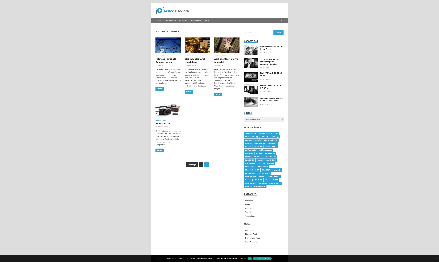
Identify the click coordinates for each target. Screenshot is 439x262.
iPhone (249, 153)
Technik (163, 120)
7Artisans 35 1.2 (252, 137)
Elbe (248, 147)
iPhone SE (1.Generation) (265, 153)
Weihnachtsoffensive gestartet (226, 60)
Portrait (249, 180)
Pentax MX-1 (162, 123)
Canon (248, 143)
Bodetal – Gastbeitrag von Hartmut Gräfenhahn (271, 99)
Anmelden (249, 230)
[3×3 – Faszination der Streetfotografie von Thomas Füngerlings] (251, 59)
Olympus (277, 170)
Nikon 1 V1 (250, 167)
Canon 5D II (259, 143)
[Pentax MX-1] (168, 110)
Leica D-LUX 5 (270, 157)
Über (207, 21)
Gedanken (249, 208)
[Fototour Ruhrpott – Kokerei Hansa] (168, 45)
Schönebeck (251, 183)
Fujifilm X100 (265, 150)
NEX (261, 163)
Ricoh (258, 180)
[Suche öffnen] (282, 20)
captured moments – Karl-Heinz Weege (271, 47)
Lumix (260, 160)
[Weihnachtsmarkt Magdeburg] (197, 45)
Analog (248, 140)
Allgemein (159, 56)
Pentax (262, 177)
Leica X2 (249, 160)
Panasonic (250, 177)
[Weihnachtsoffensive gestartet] (227, 45)
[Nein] (436, 258)
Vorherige (192, 164)
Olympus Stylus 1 (252, 173)
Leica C (257, 157)
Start (159, 21)
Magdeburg (250, 163)
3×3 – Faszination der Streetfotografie (269, 61)
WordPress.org (251, 242)
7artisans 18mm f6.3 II (268, 133)
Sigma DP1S (275, 183)
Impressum (196, 21)
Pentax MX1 (274, 177)
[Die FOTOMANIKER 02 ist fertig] (251, 73)
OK (250, 258)
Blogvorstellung (270, 140)
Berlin (258, 140)
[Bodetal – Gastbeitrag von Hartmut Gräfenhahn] (251, 98)
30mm (265, 137)
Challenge (272, 143)
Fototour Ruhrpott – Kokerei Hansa (166, 60)
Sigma (263, 183)
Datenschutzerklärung (176, 21)
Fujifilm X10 (251, 150)
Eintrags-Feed (251, 234)
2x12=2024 (250, 133)
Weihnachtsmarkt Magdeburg (195, 60)
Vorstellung (250, 216)
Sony (248, 186)
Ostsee (266, 173)
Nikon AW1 (263, 167)
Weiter (158, 88)
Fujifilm (258, 147)
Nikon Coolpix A (252, 170)
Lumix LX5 (271, 160)
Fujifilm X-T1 (271, 147)
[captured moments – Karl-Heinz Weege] (251, 47)
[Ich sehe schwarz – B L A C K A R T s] (251, 86)
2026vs (275, 137)
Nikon (270, 163)
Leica (248, 157)
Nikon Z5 (266, 170)
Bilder (166, 56)
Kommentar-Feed (252, 238)
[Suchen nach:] (264, 32)
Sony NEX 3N (259, 186)
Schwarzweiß (271, 180)
